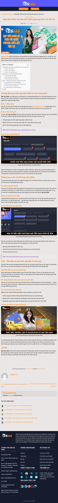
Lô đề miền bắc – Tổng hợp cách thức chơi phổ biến (18, 409)
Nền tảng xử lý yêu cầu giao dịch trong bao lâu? (15, 84)
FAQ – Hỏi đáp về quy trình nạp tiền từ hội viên (14, 80)
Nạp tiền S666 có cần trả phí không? (13, 82)
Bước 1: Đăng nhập (9, 68)
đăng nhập (11, 395)
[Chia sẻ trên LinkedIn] (36, 363)
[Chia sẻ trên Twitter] (27, 363)
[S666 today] (29, 3)
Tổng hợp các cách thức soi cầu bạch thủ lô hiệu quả (18, 405)
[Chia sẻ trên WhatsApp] (22, 363)
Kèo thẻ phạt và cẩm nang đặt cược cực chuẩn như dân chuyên (21, 418)
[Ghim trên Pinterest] (33, 363)
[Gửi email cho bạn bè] (30, 363)
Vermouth (34, 23)
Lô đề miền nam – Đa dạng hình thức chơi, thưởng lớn (19, 414)
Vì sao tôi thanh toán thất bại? (11, 85)
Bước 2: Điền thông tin (10, 70)
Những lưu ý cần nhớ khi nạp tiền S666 (12, 74)
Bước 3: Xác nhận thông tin (11, 72)
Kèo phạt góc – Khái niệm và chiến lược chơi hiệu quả (19, 422)
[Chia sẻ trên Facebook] (25, 363)
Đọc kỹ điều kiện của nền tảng (11, 79)
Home (2, 14)
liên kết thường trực (41, 368)
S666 (17, 434)
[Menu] (2, 3)
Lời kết (4, 89)
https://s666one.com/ (38, 106)
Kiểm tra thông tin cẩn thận (11, 77)
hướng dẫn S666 (9, 14)
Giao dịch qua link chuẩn (10, 75)
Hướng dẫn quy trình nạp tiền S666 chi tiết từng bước (16, 67)
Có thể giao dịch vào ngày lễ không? (13, 87)
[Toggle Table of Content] (27, 65)
